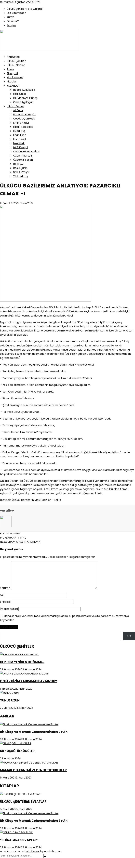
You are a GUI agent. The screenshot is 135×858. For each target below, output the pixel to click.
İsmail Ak (19, 143)
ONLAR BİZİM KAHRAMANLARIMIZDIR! (28, 681)
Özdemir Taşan (23, 160)
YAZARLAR (13, 86)
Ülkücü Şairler (15, 106)
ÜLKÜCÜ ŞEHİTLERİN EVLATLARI (23, 801)
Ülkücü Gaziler (16, 65)
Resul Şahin (20, 168)
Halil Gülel (19, 94)
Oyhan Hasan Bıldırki (26, 151)
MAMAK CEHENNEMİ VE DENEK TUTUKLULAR (33, 770)
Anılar (10, 69)
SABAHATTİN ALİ (13, 538)
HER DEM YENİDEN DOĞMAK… (22, 662)
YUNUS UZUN (10, 700)
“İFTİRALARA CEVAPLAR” (19, 840)
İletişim (11, 25)
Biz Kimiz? (13, 21)
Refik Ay (18, 164)
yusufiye (7, 510)
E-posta (5, 602)
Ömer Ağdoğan (23, 102)
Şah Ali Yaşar (21, 172)
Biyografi (12, 73)
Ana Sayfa (13, 57)
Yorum (5, 588)
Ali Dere (18, 110)
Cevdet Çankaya (24, 118)
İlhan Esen (19, 135)
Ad (1, 595)
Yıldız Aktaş (20, 176)
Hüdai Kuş (19, 131)
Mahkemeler (15, 77)
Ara (129, 636)
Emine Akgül (21, 123)
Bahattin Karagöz (24, 114)
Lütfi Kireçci (20, 147)
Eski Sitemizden (16, 13)
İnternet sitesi (9, 609)
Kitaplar (12, 81)
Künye (10, 17)
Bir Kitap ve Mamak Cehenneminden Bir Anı (34, 732)
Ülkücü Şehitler (16, 61)
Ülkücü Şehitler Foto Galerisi (24, 9)
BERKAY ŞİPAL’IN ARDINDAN (20, 542)
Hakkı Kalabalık (23, 127)
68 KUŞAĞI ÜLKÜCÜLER (17, 751)
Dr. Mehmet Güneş (25, 98)
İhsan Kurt (19, 139)
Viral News (33, 851)
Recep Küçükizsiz (24, 90)
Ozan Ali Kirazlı (22, 156)
